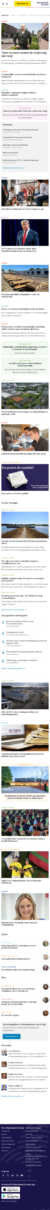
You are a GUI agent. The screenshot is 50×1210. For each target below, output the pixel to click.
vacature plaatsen (33, 1147)
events (4, 1134)
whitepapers (6, 1138)
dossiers (39, 15)
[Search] (46, 7)
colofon (29, 1134)
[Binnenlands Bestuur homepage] (43, 5)
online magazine (8, 1144)
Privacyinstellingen (34, 1165)
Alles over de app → (9, 1201)
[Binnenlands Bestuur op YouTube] (22, 1175)
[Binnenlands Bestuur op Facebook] (3, 1175)
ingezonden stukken (34, 1138)
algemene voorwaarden (36, 1151)
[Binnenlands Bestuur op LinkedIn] (12, 1175)
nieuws (13, 15)
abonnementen (7, 1141)
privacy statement (33, 1162)
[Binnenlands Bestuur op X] (8, 1175)
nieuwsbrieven (32, 1141)
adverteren (30, 1144)
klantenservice (32, 1131)
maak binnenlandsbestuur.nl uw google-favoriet (36, 1156)
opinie (31, 15)
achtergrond (22, 15)
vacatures (5, 1131)
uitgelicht (5, 15)
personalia (5, 1147)
